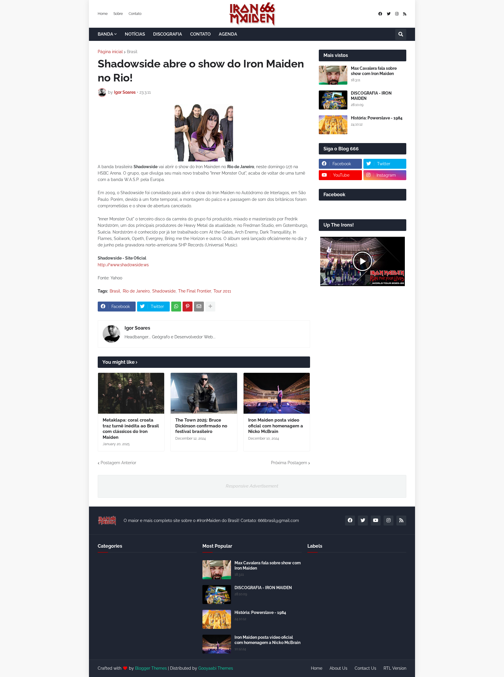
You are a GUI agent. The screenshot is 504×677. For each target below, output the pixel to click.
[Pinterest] (187, 306)
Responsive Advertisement (252, 486)
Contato (135, 14)
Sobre (118, 14)
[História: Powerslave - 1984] (333, 124)
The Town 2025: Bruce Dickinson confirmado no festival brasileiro (201, 425)
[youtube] (376, 520)
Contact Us (365, 668)
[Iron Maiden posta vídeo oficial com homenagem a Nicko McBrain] (277, 393)
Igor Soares (137, 328)
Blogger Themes (151, 668)
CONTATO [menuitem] (200, 34)
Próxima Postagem (289, 462)
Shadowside (164, 291)
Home (103, 14)
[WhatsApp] (176, 306)
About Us (338, 668)
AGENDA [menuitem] (228, 34)
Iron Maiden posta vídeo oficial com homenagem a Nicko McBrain (275, 425)
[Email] (199, 306)
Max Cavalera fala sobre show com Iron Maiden (374, 71)
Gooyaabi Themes (215, 668)
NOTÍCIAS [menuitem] (135, 34)
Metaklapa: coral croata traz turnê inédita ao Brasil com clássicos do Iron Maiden (131, 428)
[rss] (404, 14)
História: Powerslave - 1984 (376, 118)
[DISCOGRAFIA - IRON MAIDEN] (333, 100)
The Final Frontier (194, 291)
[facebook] (380, 14)
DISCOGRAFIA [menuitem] (167, 34)
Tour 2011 (222, 291)
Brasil (132, 52)
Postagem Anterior (118, 462)
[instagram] (396, 14)
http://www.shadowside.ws (123, 264)
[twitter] (389, 14)
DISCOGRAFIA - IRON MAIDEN (371, 96)
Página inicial (110, 52)
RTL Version (395, 668)
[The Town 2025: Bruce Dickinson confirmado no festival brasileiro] (204, 393)
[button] (400, 34)
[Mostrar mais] (210, 306)
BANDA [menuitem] (105, 34)
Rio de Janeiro (136, 291)
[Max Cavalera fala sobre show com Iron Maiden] (333, 75)
